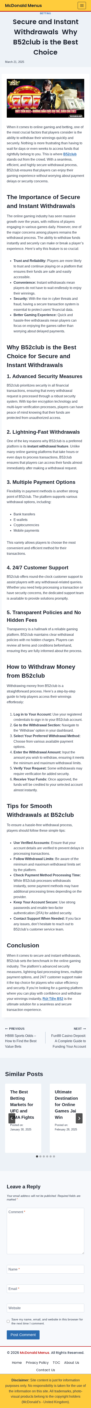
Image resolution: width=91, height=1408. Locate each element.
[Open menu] (82, 5)
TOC (56, 1362)
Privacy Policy (37, 1362)
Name (14, 1269)
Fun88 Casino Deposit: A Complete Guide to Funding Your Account (68, 1037)
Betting (45, 13)
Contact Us (45, 1370)
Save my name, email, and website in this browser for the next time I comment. (47, 1321)
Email (13, 1288)
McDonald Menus (34, 1352)
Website (14, 1308)
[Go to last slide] (11, 1118)
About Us (71, 1362)
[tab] (37, 1156)
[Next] (79, 1118)
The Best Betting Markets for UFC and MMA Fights (22, 1105)
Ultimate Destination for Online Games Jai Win (66, 1105)
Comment (16, 1212)
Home (17, 1362)
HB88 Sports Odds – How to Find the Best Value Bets (20, 1037)
